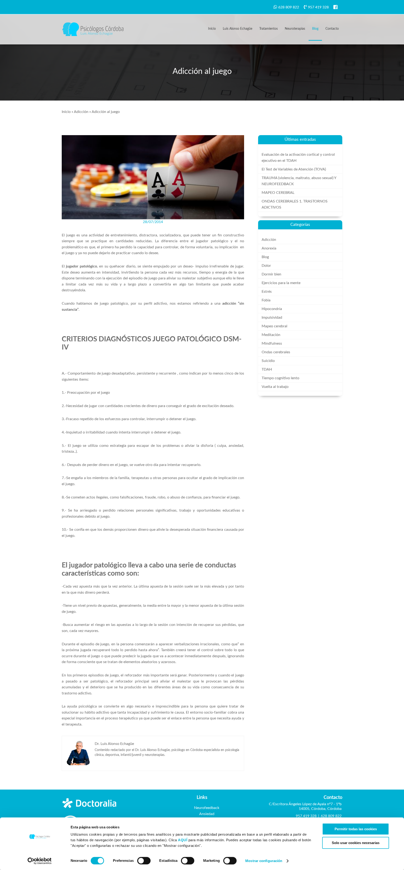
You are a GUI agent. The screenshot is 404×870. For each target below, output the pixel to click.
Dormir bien (271, 274)
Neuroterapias (295, 28)
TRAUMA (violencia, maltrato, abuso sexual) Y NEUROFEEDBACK (299, 181)
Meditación (271, 335)
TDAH (267, 369)
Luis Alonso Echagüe (237, 28)
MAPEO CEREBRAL (278, 193)
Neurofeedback (206, 808)
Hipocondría (272, 309)
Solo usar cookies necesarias (355, 843)
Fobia (266, 300)
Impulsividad (272, 317)
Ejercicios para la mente (281, 283)
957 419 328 (318, 7)
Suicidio (268, 361)
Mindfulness (272, 343)
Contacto (332, 28)
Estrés (267, 291)
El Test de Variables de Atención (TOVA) (294, 169)
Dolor (266, 265)
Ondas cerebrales (276, 352)
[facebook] (337, 7)
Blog (315, 28)
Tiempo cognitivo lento (280, 378)
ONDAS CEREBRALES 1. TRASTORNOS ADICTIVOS (295, 204)
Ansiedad (206, 814)
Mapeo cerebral (274, 326)
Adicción (81, 112)
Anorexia (269, 248)
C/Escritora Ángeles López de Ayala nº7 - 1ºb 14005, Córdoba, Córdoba (305, 806)
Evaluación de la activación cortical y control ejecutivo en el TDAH (298, 157)
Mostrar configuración (263, 861)
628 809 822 (288, 7)
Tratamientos (268, 28)
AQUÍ (183, 840)
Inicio (212, 28)
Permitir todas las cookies (356, 829)
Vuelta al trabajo (275, 387)
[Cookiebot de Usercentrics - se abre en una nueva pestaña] (39, 860)
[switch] (144, 860)
